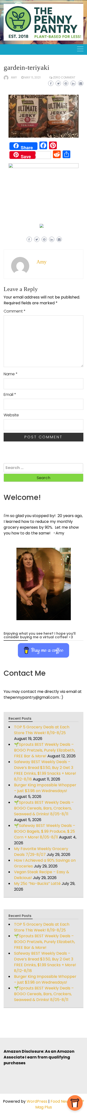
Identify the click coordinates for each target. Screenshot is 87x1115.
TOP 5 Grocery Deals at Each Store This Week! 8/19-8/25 (41, 730)
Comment (15, 311)
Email (10, 394)
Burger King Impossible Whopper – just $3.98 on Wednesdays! (45, 788)
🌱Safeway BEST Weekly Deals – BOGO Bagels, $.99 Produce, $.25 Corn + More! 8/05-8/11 (44, 831)
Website (11, 415)
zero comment (64, 77)
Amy (14, 77)
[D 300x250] (42, 225)
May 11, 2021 (32, 77)
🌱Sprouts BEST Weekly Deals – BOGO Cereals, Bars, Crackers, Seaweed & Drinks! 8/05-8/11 (44, 808)
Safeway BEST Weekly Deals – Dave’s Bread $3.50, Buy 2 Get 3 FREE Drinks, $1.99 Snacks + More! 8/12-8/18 (45, 770)
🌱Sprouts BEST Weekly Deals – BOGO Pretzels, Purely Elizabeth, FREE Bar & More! (44, 750)
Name (11, 374)
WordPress (37, 1101)
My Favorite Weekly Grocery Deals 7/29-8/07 (41, 851)
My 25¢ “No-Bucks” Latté (37, 883)
